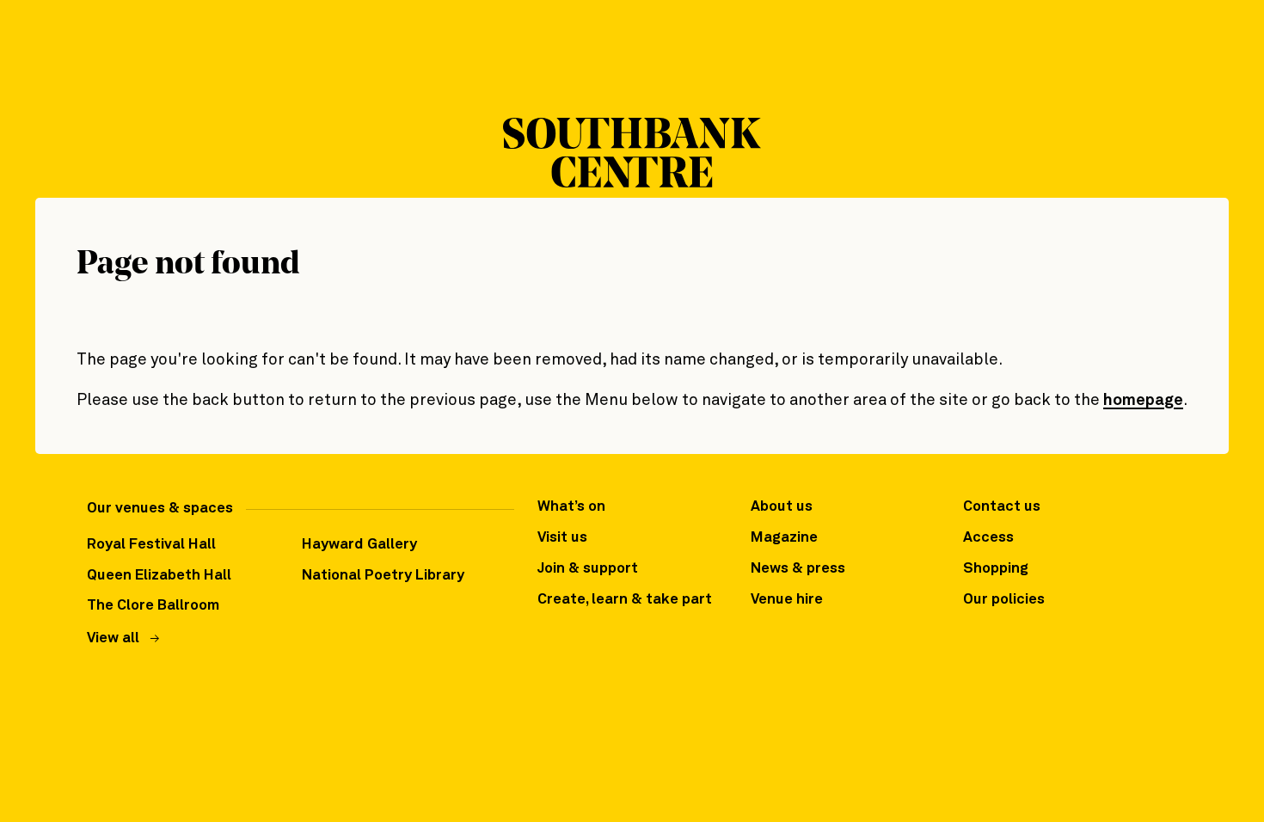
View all (113, 638)
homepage (1143, 400)
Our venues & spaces (160, 508)
